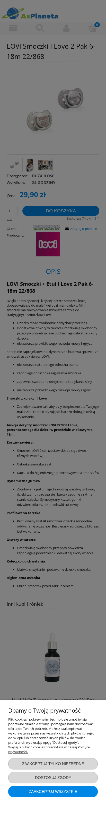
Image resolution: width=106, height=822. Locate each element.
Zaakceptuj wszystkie (53, 791)
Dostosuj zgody (53, 777)
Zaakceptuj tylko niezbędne (53, 764)
